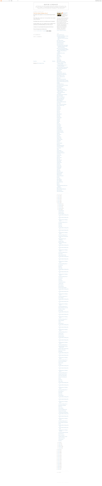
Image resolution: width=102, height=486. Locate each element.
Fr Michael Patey (59, 162)
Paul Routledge (59, 167)
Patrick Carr (58, 111)
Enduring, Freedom (61, 336)
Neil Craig (58, 169)
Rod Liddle (58, 115)
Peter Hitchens (59, 107)
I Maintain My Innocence (60, 34)
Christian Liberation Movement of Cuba (62, 81)
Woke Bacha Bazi (61, 212)
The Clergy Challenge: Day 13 (63, 372)
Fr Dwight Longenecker (60, 132)
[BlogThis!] (47, 30)
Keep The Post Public (60, 95)
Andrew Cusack (59, 138)
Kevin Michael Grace (60, 181)
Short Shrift (60, 223)
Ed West (58, 122)
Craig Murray (59, 168)
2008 (59, 466)
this (43, 14)
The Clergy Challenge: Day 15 (63, 344)
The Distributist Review (60, 83)
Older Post (53, 61)
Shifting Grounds (59, 71)
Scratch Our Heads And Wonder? (63, 422)
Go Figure (60, 364)
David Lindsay (51, 4)
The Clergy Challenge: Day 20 (63, 276)
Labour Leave (59, 59)
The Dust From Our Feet (62, 282)
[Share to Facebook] (49, 30)
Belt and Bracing (61, 391)
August (60, 209)
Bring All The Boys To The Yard (63, 307)
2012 (59, 460)
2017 (59, 453)
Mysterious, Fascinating (62, 349)
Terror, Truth (60, 226)
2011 (59, 462)
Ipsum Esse (58, 144)
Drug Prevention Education (61, 88)
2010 (59, 463)
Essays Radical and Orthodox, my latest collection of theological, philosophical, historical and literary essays (62, 38)
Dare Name (60, 440)
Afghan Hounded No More (62, 255)
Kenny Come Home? (61, 435)
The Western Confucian (60, 146)
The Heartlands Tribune (60, 42)
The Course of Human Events (63, 409)
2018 (59, 452)
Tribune (58, 149)
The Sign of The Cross (60, 151)
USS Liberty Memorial (60, 191)
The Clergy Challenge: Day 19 (63, 296)
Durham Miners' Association (61, 61)
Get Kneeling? (61, 277)
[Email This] (46, 30)
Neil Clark (58, 112)
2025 (59, 197)
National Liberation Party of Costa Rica (62, 80)
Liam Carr (58, 110)
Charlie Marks (59, 161)
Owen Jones (58, 106)
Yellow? (60, 321)
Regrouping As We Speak (62, 405)
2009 (59, 464)
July (59, 442)
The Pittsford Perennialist (60, 145)
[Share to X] (48, 30)
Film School (60, 379)
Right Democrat (59, 187)
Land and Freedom (61, 210)
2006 (59, 469)
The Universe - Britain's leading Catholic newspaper (61, 63)
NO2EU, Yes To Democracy (61, 96)
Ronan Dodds (59, 103)
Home (44, 61)
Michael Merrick (59, 113)
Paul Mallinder (59, 136)
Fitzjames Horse (59, 155)
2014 (59, 457)
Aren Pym (58, 54)
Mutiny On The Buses (62, 437)
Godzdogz (58, 133)
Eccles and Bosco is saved (60, 75)
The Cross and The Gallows (62, 361)
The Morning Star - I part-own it (61, 73)
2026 (59, 195)
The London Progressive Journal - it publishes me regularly (62, 65)
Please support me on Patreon (61, 41)
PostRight (58, 82)
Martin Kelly (59, 170)
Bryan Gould (59, 70)
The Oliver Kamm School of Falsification (61, 93)
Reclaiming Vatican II (60, 86)
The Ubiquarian (59, 150)
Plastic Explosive (61, 284)
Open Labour (59, 55)
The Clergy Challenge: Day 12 (63, 389)
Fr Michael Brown (59, 127)
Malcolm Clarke (59, 157)
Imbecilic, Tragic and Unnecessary (63, 348)
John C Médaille (59, 180)
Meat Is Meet (60, 392)
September (60, 208)
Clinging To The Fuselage (62, 410)
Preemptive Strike (61, 241)
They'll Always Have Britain (63, 375)
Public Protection (61, 323)
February (60, 446)
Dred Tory (58, 184)
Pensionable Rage (61, 286)
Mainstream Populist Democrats (61, 188)
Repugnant (60, 266)
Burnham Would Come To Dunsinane (62, 239)
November (60, 205)
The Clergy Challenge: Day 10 (63, 420)
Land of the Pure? (61, 395)
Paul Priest (58, 135)
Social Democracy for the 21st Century (62, 85)
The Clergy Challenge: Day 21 (63, 263)
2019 (59, 451)
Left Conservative (59, 190)
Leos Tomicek (59, 147)
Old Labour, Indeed (61, 213)
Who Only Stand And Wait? (63, 287)
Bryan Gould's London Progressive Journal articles (62, 69)
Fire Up (60, 378)
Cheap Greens (61, 280)
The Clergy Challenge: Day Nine (63, 432)
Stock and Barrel (61, 408)
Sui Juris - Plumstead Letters (61, 76)
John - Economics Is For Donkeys (61, 104)
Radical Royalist (59, 179)
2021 (59, 202)
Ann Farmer (58, 118)
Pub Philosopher (59, 117)
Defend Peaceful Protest (60, 99)
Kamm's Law (60, 406)
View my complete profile (61, 30)
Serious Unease (61, 310)
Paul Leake (58, 123)
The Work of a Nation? (62, 309)
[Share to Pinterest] (50, 30)
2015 (59, 456)
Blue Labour (58, 77)
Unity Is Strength (61, 297)
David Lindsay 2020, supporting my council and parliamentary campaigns (62, 49)
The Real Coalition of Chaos (63, 374)
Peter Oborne (59, 109)
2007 (59, 467)
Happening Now (61, 362)
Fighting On (60, 224)
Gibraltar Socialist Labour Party (61, 79)
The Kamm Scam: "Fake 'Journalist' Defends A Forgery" (62, 91)
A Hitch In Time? (61, 333)
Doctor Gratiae (61, 253)
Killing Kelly (60, 351)
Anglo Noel (58, 163)
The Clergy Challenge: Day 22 (63, 252)
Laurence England (59, 143)
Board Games (60, 393)
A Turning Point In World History (63, 412)
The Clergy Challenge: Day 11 (63, 403)
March (60, 445)
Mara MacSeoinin (59, 173)
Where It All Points (61, 320)
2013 (59, 459)
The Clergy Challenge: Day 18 (63, 306)
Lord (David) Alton (59, 139)
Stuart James (58, 116)
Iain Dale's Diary (59, 166)
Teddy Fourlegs (59, 60)
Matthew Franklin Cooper (60, 105)
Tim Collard (58, 178)
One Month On (61, 265)
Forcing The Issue (61, 334)
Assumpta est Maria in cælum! (63, 436)
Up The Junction (61, 439)
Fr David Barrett (59, 128)
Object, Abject (61, 381)
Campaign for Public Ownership (61, 101)
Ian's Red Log (59, 164)
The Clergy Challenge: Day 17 (63, 319)
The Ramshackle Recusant (60, 152)
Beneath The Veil (61, 433)
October (60, 206)
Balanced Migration (60, 100)
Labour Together (59, 56)
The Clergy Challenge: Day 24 (63, 222)
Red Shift (58, 57)
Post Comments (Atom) (40, 63)
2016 (59, 455)
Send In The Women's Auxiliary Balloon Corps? (63, 347)
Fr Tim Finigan (59, 124)
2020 (59, 449)
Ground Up (60, 279)
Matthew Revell (59, 174)
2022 (59, 201)
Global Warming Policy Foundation (62, 94)
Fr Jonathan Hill (59, 129)
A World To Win (61, 283)
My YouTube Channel (60, 40)
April (59, 443)
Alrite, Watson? (59, 134)
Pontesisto (58, 141)
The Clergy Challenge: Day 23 (63, 234)
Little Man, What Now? (60, 175)
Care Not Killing (59, 87)
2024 (59, 198)
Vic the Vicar (59, 153)
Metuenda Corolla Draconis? (63, 376)
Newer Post (35, 61)
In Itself (60, 423)
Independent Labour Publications (61, 74)
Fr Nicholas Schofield (60, 130)
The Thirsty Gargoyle (60, 172)
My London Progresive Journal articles (62, 67)
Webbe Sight (60, 267)
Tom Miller (58, 121)
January (60, 447)
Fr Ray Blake (59, 126)
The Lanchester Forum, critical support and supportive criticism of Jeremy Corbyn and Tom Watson (62, 46)
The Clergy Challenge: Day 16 (63, 331)
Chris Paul (58, 156)
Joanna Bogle (59, 140)
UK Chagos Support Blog (60, 98)
